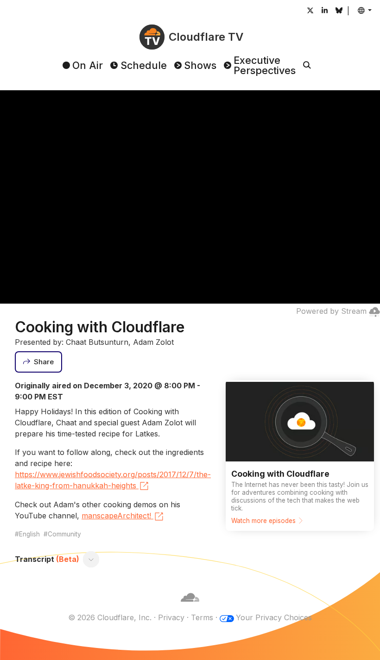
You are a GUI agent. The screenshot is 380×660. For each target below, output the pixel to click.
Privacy (171, 617)
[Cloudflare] (190, 606)
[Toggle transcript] (91, 559)
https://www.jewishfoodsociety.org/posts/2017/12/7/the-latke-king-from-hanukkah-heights (113, 480)
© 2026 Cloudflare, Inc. (110, 617)
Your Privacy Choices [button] (274, 617)
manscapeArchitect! (116, 515)
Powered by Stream (331, 311)
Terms (202, 617)
